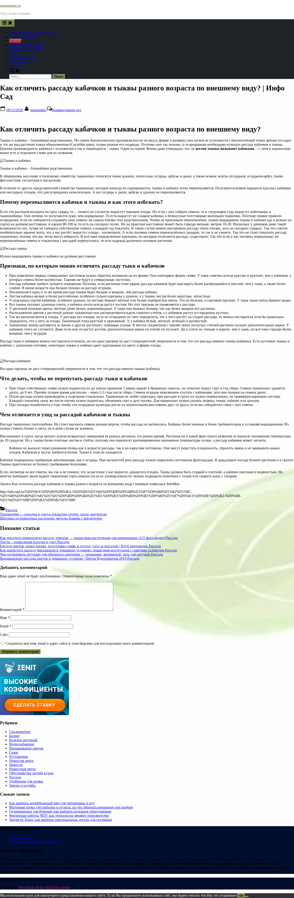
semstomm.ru (10, 6)
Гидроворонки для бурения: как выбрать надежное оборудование (60, 811)
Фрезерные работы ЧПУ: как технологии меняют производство (59, 815)
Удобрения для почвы (26, 49)
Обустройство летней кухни (31, 32)
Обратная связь (21, 837)
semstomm (38, 110)
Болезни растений (23, 37)
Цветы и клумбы (22, 57)
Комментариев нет (66, 110)
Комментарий (12, 610)
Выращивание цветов (26, 45)
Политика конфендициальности (34, 842)
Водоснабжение (21, 744)
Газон (13, 53)
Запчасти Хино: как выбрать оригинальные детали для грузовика (60, 820)
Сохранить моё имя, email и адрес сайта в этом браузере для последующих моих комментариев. (80, 643)
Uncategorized (19, 732)
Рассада (15, 41)
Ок (241, 895)
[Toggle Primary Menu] (7, 23)
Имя (4, 618)
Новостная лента (22, 769)
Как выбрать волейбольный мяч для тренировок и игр (51, 803)
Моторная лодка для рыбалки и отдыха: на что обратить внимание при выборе (71, 807)
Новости (16, 65)
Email (5, 626)
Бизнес (14, 736)
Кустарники (18, 61)
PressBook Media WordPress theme (44, 887)
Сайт (4, 635)
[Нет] (247, 896)
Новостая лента (21, 761)
